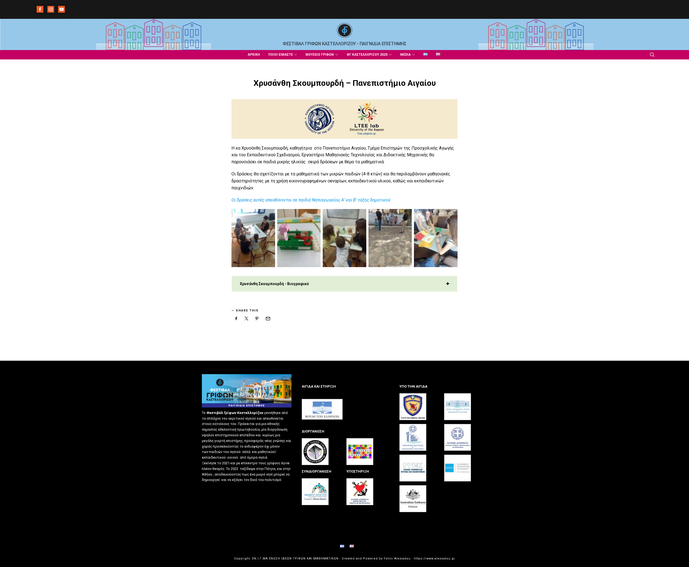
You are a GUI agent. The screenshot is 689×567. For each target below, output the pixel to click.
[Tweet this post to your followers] (247, 318)
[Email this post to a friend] (267, 318)
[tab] (344, 284)
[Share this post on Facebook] (236, 318)
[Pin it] (257, 318)
